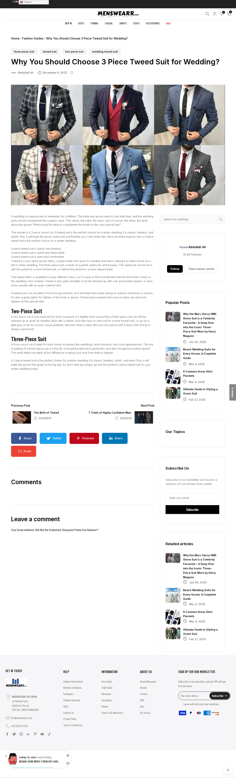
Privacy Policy (69, 719)
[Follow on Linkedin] (28, 734)
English (27, 2)
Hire (142, 706)
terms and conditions (209, 704)
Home (15, 38)
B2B (142, 700)
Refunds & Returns (72, 687)
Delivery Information (73, 681)
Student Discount (71, 700)
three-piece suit (23, 344)
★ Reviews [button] (233, 392)
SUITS (81, 23)
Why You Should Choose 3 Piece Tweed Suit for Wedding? (87, 38)
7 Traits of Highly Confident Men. (110, 412)
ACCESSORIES (153, 23)
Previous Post (20, 405)
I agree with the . (201, 704)
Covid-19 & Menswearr (112, 713)
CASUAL (109, 23)
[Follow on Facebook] (7, 734)
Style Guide (107, 687)
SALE (168, 23)
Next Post (147, 405)
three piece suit (24, 51)
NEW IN (68, 23)
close (10, 1)
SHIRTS (122, 23)
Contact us (68, 713)
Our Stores (145, 713)
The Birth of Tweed (46, 412)
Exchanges (68, 694)
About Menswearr (148, 681)
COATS (136, 23)
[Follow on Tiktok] (49, 734)
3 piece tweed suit (42, 232)
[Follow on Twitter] (14, 734)
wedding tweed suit (105, 51)
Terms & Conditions (72, 725)
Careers (144, 694)
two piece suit (74, 51)
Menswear (106, 694)
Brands (143, 687)
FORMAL (94, 23)
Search (221, 219)
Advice (105, 706)
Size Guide (107, 681)
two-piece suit (22, 316)
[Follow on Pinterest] (35, 734)
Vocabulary (107, 700)
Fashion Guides (32, 38)
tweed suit (50, 51)
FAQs (65, 706)
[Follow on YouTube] (42, 734)
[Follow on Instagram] (21, 734)
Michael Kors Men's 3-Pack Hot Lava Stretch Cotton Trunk (40, 761)
